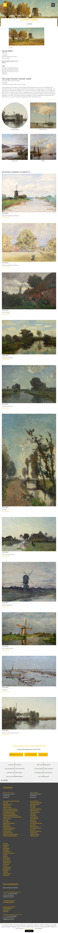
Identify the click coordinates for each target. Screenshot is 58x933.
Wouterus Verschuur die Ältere (10, 834)
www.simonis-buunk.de (8, 917)
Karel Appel (6, 845)
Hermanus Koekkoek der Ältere (10, 815)
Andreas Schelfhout (8, 829)
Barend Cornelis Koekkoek (9, 813)
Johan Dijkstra (6, 857)
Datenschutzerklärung (29, 928)
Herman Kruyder (34, 817)
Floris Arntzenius (34, 801)
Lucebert (5, 865)
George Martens (7, 867)
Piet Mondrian (33, 821)
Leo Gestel (32, 807)
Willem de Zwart (34, 836)
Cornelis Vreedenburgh (35, 831)
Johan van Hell (6, 859)
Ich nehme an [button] (29, 931)
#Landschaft (15, 71)
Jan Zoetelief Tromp (8, 832)
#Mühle (4, 73)
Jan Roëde (5, 872)
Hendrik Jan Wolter (34, 834)
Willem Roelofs (6, 826)
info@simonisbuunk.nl (16, 754)
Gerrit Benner (6, 848)
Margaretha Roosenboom (9, 828)
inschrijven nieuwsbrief (9, 900)
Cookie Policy (6, 910)
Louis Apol (5, 802)
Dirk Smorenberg (34, 826)
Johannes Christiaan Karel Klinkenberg (12, 817)
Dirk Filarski (33, 806)
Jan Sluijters (33, 824)
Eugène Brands (6, 851)
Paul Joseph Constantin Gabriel (10, 810)
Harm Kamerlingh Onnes (36, 823)
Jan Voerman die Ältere (35, 828)
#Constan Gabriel (6, 68)
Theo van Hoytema (34, 812)
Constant (5, 854)
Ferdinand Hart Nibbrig (35, 809)
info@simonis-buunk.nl (8, 897)
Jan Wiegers (6, 875)
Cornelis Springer (7, 831)
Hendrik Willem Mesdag (8, 823)
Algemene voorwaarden (9, 907)
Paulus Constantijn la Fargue (10, 809)
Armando (5, 846)
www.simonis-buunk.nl (8, 895)
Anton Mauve (6, 821)
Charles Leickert (7, 818)
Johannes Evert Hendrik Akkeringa (11, 801)
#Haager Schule (6, 71)
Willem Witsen (33, 832)
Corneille (5, 856)
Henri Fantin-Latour (34, 804)
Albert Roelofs (6, 824)
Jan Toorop (32, 829)
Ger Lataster (6, 864)
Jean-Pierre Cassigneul (8, 853)
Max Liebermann (34, 818)
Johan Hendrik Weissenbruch (10, 836)
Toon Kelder (33, 815)
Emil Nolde (5, 870)
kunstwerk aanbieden (8, 902)
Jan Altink (5, 843)
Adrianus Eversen (7, 807)
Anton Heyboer (6, 861)
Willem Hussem (7, 862)
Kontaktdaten (43, 754)
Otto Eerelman (6, 806)
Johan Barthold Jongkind (9, 812)
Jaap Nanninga (6, 869)
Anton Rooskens (7, 873)
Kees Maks (32, 820)
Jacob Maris (6, 820)
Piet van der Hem (34, 810)
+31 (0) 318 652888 (31, 754)
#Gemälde (14, 68)
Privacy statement (7, 908)
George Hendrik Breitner (36, 802)
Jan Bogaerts (6, 850)
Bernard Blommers (7, 804)
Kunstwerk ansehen (6, 217)
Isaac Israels (33, 813)
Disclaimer (5, 911)
